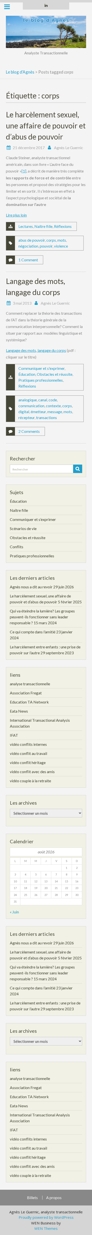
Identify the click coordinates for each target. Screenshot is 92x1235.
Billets (32, 1198)
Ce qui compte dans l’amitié (32, 631)
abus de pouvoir (31, 240)
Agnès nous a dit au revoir (31, 586)
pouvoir (46, 246)
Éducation (26, 374)
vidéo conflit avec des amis (32, 771)
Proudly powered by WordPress (46, 1217)
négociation (28, 246)
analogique (27, 399)
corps (51, 240)
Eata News (19, 711)
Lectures (25, 226)
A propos (54, 1198)
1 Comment (28, 259)
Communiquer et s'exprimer (41, 368)
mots (61, 240)
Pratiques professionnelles (40, 380)
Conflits (16, 546)
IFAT (14, 735)
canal (42, 399)
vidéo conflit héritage (28, 762)
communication (31, 405)
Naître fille (43, 226)
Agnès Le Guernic (68, 147)
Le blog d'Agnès (20, 72)
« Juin (14, 911)
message (54, 411)
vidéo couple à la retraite (30, 780)
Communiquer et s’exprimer (33, 519)
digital (23, 411)
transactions (46, 417)
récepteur (26, 417)
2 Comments (29, 431)
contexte (53, 405)
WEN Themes (46, 1228)
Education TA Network (29, 702)
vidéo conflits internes (28, 744)
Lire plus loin (16, 215)
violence (61, 246)
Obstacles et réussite (54, 374)
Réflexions (63, 226)
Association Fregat (26, 692)
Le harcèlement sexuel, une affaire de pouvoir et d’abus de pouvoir (46, 125)
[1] (24, 171)
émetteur (38, 411)
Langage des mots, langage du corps (36, 350)
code (53, 399)
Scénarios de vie (23, 528)
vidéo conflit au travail (28, 753)
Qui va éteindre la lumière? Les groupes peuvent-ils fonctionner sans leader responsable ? (42, 617)
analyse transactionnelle (30, 683)
